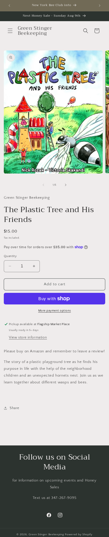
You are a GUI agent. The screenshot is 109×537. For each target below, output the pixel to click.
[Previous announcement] (9, 5)
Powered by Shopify (79, 534)
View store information (28, 337)
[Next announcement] (99, 5)
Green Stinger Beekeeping (47, 534)
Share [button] (14, 408)
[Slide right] (65, 184)
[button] (10, 30)
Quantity (10, 256)
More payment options (54, 310)
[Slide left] (43, 184)
